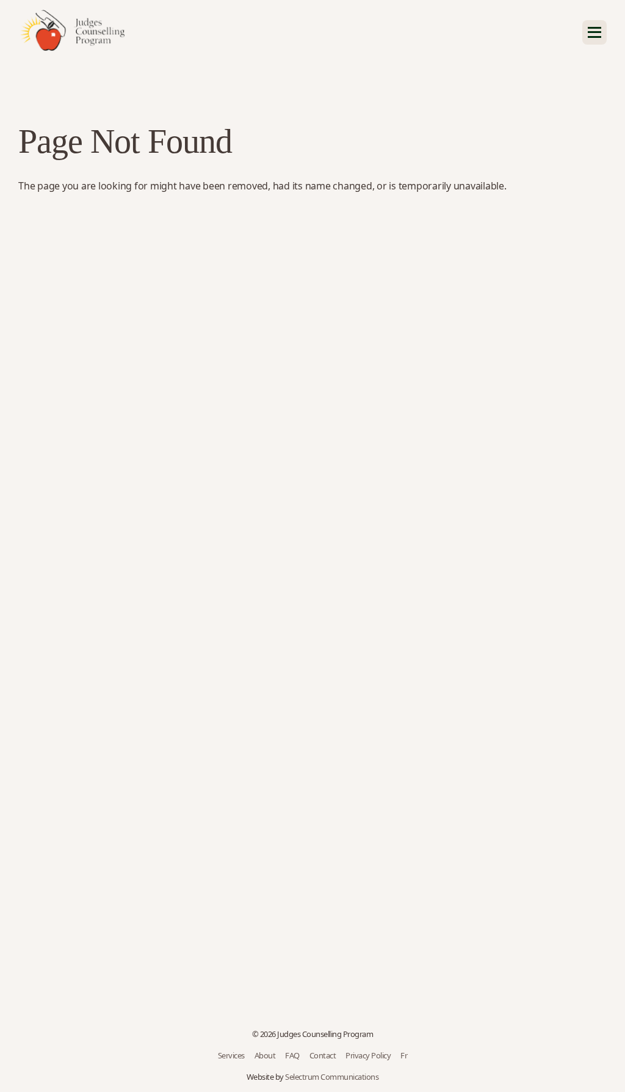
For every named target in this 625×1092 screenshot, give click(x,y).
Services (231, 1055)
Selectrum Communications (331, 1076)
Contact (322, 1055)
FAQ (292, 1055)
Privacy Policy (368, 1055)
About (265, 1055)
